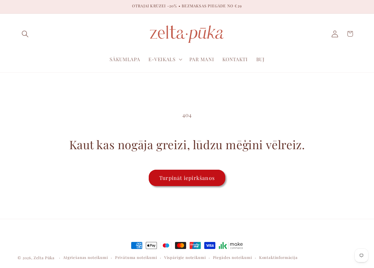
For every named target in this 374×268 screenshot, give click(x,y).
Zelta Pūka (44, 257)
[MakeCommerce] (231, 245)
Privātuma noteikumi (136, 257)
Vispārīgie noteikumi (185, 257)
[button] (25, 34)
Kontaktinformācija (278, 257)
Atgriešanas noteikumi (85, 257)
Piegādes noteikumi (232, 257)
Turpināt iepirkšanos (187, 177)
